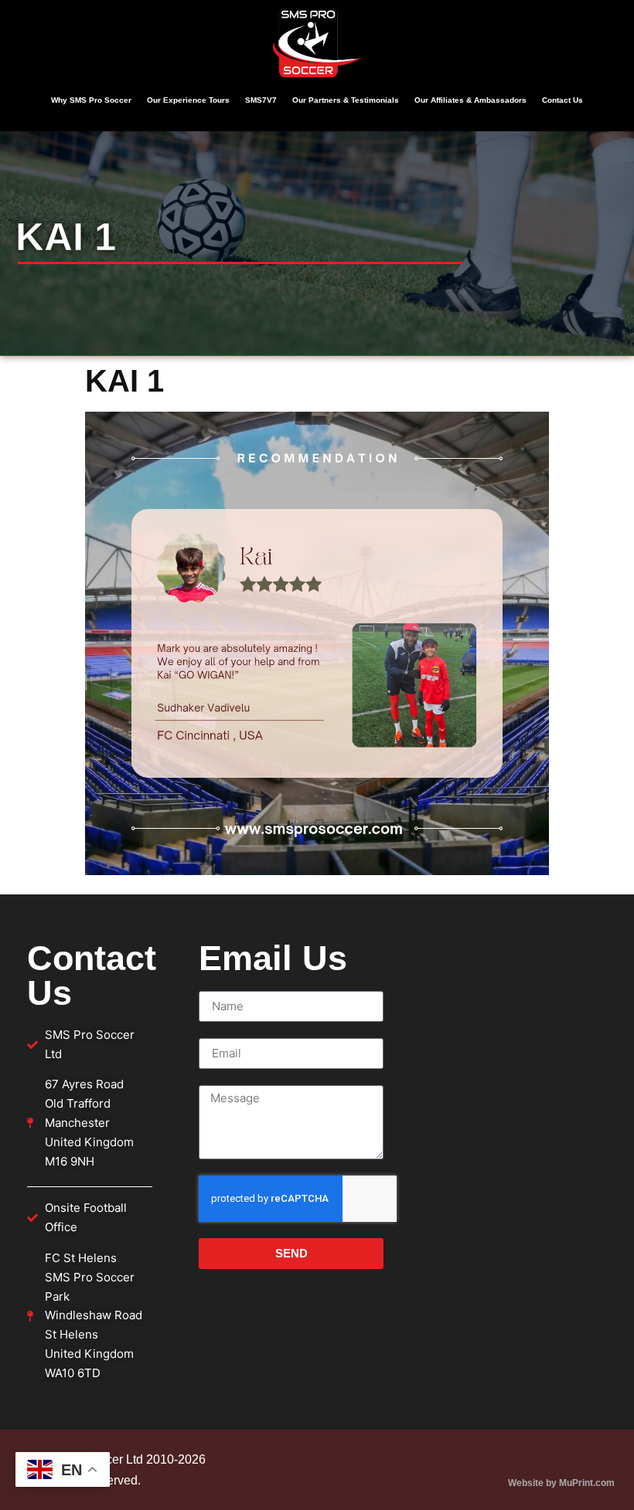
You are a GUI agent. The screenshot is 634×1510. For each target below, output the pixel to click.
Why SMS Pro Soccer (91, 100)
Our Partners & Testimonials (345, 100)
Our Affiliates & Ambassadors (470, 100)
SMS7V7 (261, 100)
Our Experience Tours (188, 100)
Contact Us (562, 100)
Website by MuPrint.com (561, 1483)
